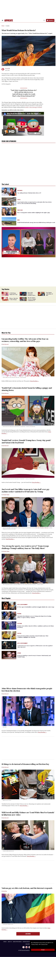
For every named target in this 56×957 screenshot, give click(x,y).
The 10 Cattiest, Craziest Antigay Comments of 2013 (32, 300)
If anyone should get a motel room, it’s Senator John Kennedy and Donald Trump (34, 656)
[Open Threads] (29, 947)
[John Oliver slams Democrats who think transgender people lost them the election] (28, 711)
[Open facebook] (23, 947)
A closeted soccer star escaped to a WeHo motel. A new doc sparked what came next (34, 646)
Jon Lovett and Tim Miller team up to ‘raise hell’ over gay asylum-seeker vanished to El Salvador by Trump (25, 490)
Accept (43, 949)
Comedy (7, 25)
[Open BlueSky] (26, 947)
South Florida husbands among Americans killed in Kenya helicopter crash (36, 222)
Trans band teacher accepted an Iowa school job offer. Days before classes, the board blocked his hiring (34, 202)
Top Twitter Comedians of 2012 (49, 294)
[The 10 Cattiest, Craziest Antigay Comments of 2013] (23, 299)
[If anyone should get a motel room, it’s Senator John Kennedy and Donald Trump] (9, 655)
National (19, 613)
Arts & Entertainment (22, 604)
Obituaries (19, 190)
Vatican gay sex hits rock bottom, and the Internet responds (27, 888)
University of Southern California (41, 527)
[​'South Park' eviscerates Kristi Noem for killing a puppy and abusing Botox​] (28, 410)
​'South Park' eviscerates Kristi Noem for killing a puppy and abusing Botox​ (27, 389)
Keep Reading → (34, 381)
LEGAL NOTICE (28, 944)
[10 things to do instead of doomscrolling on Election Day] (28, 784)
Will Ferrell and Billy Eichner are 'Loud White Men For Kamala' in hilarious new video (28, 813)
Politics (19, 633)
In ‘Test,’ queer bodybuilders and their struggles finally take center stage (35, 607)
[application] (28, 242)
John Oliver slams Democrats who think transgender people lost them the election (27, 689)
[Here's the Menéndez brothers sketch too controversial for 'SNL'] (23, 293)
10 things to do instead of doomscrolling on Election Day (25, 764)
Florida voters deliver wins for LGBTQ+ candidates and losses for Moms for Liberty (35, 626)
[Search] (44, 20)
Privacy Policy (34, 944)
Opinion (19, 653)
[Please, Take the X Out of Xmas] (5, 299)
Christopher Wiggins (6, 494)
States (18, 199)
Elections (19, 623)
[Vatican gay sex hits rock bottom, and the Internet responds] (28, 908)
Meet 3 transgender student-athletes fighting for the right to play (33, 212)
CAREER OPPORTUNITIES (17, 941)
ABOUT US (10, 941)
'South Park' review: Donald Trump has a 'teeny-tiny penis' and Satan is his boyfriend (26, 441)
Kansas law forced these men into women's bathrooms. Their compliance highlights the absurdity (32, 636)
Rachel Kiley (5, 891)
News (18, 220)
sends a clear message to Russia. (33, 107)
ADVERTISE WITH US (26, 941)
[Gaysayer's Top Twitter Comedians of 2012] (41, 293)
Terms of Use (44, 944)
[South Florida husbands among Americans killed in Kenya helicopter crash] (9, 221)
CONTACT (5, 941)
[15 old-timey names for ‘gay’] (5, 293)
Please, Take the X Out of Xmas (14, 298)
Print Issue (20, 210)
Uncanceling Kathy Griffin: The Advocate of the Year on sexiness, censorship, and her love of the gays (25, 340)
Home (3, 25)
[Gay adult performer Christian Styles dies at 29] (9, 191)
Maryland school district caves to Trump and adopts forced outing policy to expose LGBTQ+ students (34, 616)
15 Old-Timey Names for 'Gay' (14, 293)
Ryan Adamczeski (5, 344)
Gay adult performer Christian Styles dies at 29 (29, 193)
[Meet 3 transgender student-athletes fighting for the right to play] (9, 211)
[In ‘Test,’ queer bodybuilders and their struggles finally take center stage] (9, 605)
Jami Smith (8, 68)
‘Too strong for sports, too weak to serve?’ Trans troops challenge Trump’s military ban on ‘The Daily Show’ (25, 547)
